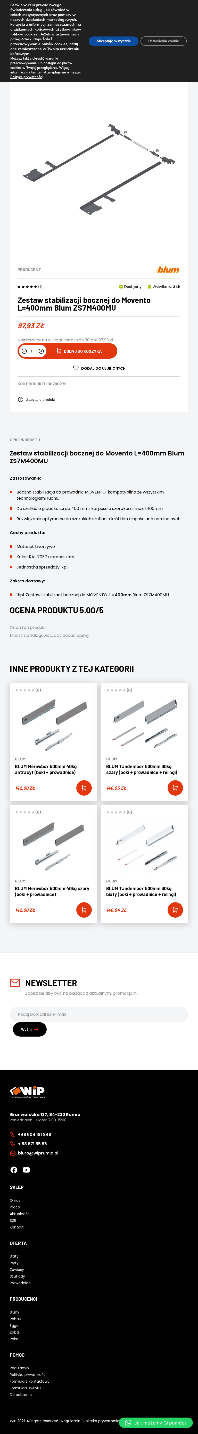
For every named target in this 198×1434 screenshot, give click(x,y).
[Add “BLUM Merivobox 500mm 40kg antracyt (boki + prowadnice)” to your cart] (84, 788)
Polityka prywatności (102, 1420)
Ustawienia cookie (163, 41)
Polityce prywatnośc (26, 77)
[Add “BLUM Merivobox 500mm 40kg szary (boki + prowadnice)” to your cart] (84, 910)
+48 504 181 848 (34, 1135)
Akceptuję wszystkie (113, 41)
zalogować (41, 635)
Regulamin (70, 1420)
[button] (156, 1423)
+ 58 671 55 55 (32, 1144)
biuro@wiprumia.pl (38, 1153)
